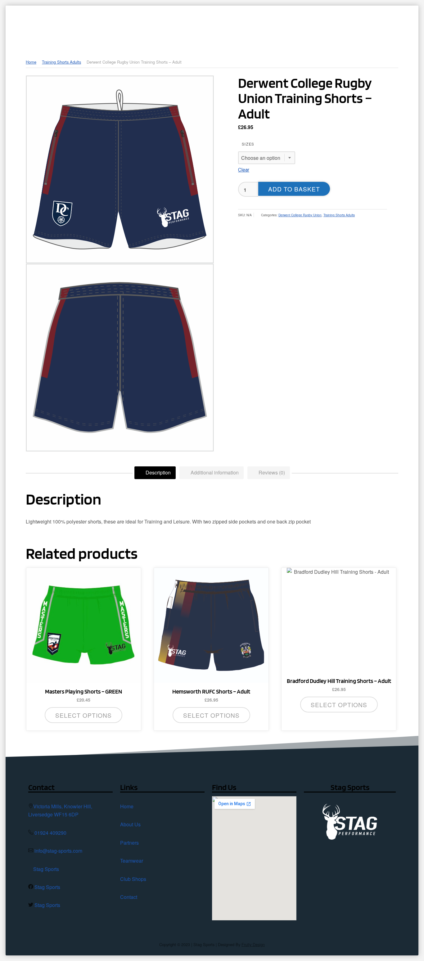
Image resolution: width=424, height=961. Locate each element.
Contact (128, 896)
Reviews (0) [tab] (271, 472)
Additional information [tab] (214, 472)
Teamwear (131, 860)
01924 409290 (50, 832)
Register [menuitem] (393, 26)
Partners (129, 842)
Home (31, 62)
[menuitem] (151, 26)
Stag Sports (46, 869)
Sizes (248, 143)
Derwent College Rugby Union (300, 215)
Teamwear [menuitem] (261, 26)
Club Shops (133, 878)
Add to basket (294, 189)
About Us (130, 824)
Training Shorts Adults (61, 62)
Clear (243, 170)
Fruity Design (253, 944)
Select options (83, 715)
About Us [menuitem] (180, 26)
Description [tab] (157, 472)
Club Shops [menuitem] (306, 26)
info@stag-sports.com (58, 850)
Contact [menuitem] (355, 26)
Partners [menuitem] (220, 26)
